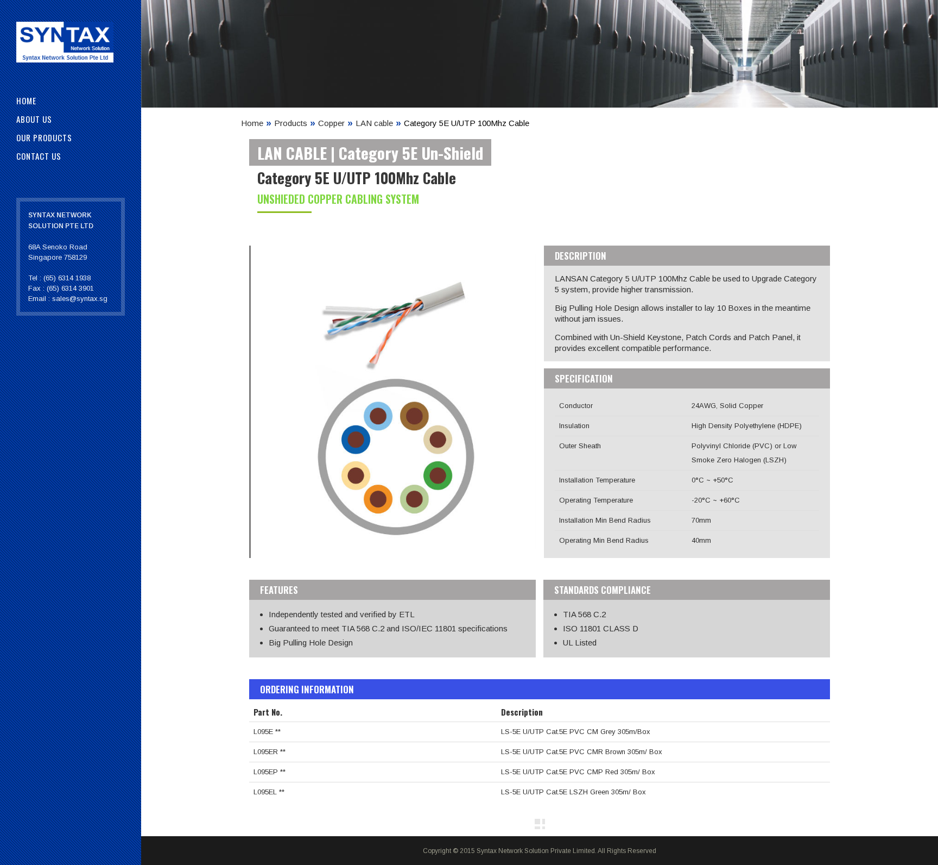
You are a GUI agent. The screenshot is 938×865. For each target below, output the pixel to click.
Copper (331, 123)
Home (252, 123)
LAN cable (374, 123)
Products (290, 123)
